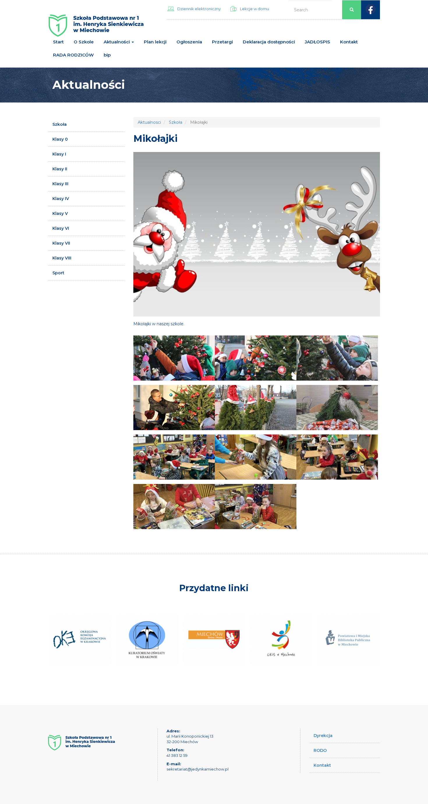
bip (107, 55)
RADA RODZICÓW (73, 55)
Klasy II (59, 169)
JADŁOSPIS (317, 42)
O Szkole (84, 42)
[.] (174, 358)
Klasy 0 (60, 139)
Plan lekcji (155, 42)
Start (58, 42)
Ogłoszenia (189, 42)
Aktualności (117, 42)
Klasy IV (60, 198)
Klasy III (60, 183)
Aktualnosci (149, 122)
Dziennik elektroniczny (199, 8)
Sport (58, 272)
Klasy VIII (61, 258)
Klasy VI (60, 228)
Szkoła (59, 124)
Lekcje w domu (254, 8)
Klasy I (59, 154)
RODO (320, 750)
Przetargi (222, 42)
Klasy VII (61, 243)
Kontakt (349, 42)
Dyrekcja (323, 735)
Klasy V (60, 213)
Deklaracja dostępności (269, 42)
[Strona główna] (96, 27)
